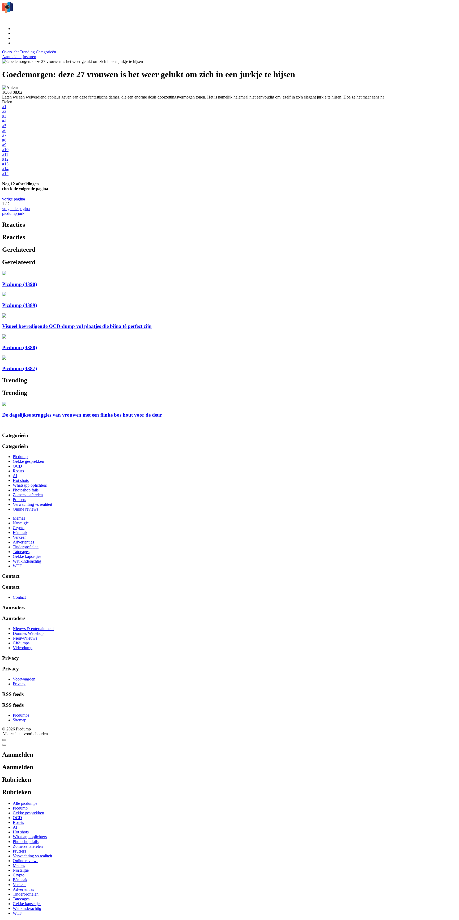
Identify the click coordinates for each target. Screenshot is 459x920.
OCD (17, 466)
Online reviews (25, 509)
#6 (4, 130)
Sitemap (19, 720)
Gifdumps (21, 643)
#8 (4, 140)
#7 (4, 135)
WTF (17, 566)
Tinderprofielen (26, 547)
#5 (4, 125)
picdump (9, 213)
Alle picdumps (25, 803)
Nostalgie (21, 523)
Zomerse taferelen (28, 495)
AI (15, 475)
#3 (4, 116)
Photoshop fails (26, 490)
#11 (5, 154)
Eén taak (20, 532)
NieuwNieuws (25, 638)
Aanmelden (12, 56)
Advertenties (23, 542)
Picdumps (21, 715)
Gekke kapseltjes (27, 556)
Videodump (22, 647)
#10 (5, 149)
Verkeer (19, 537)
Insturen (29, 56)
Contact (19, 597)
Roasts (18, 471)
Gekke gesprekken (28, 461)
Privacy (19, 684)
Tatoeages (21, 551)
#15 (5, 173)
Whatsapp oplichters (30, 485)
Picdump (20, 456)
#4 (4, 121)
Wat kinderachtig (27, 561)
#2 (4, 111)
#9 (4, 145)
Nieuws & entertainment (33, 628)
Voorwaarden (24, 679)
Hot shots (21, 480)
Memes (19, 518)
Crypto (18, 527)
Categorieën (46, 52)
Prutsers (19, 499)
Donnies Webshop (28, 633)
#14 (5, 168)
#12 (5, 159)
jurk (21, 213)
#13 (5, 164)
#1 (4, 106)
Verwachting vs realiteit (32, 504)
